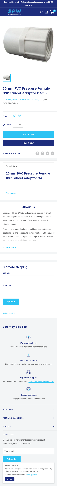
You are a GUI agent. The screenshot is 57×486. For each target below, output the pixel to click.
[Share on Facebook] (37, 153)
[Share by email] (52, 153)
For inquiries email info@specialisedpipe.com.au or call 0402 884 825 (28, 3)
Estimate (11, 302)
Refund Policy (9, 313)
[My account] (46, 12)
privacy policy (32, 475)
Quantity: (7, 125)
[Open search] (41, 12)
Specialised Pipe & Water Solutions (21, 100)
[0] (52, 12)
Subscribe (12, 459)
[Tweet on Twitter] (47, 153)
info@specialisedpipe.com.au (41, 381)
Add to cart (28, 134)
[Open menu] (4, 12)
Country (6, 273)
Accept (9, 479)
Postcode (7, 285)
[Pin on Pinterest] (42, 153)
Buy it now (28, 143)
